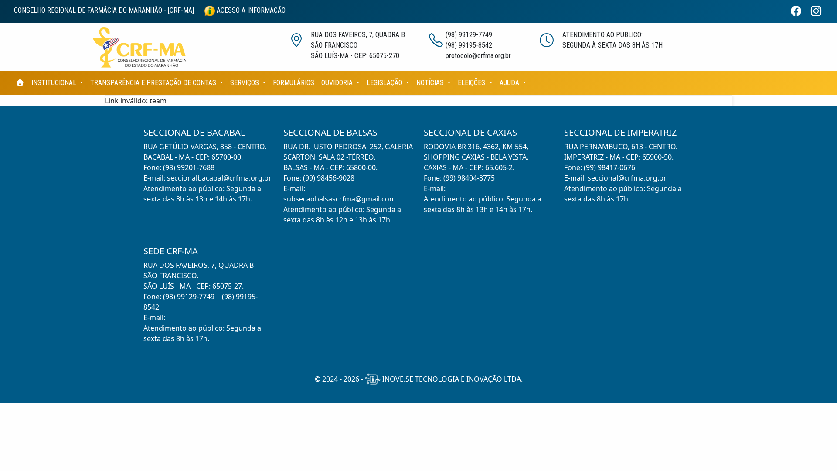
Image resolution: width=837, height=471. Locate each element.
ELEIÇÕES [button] (472, 82)
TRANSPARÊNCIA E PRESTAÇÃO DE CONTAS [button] (154, 82)
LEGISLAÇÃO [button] (385, 82)
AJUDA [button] (510, 82)
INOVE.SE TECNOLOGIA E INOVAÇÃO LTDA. (452, 379)
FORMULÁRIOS (293, 82)
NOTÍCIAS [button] (431, 82)
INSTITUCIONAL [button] (54, 82)
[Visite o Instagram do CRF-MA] (819, 11)
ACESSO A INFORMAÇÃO (250, 10)
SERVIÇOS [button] (245, 82)
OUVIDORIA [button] (337, 82)
